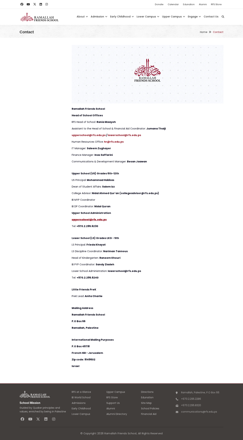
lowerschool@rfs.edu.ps (124, 135)
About (81, 16)
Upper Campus (172, 16)
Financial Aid (148, 414)
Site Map (146, 403)
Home (203, 32)
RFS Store (216, 4)
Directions (147, 392)
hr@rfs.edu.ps (114, 142)
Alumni (203, 4)
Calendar (173, 4)
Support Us (113, 403)
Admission (98, 16)
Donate (159, 4)
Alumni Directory (116, 414)
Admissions (79, 403)
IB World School (81, 397)
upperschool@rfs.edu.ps (89, 135)
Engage (193, 16)
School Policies (150, 408)
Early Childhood (120, 16)
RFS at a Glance (81, 392)
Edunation (189, 4)
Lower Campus (147, 16)
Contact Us (211, 16)
